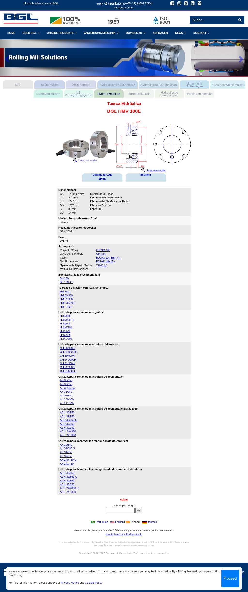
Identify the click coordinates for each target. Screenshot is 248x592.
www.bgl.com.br (114, 534)
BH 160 (64, 278)
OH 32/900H (67, 367)
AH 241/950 (67, 403)
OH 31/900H (67, 363)
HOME (11, 33)
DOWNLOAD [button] (134, 33)
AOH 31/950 (67, 423)
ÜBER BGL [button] (30, 33)
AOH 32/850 (67, 484)
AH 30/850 (66, 444)
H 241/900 (66, 338)
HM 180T (65, 291)
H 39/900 (65, 323)
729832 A (101, 265)
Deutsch (152, 522)
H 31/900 (65, 331)
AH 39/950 (66, 384)
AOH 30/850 (67, 472)
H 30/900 (65, 316)
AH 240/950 (67, 399)
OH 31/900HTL (69, 351)
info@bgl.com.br (123, 7)
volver (124, 499)
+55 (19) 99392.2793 (138, 3)
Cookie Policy (93, 582)
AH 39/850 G (67, 448)
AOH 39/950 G (68, 419)
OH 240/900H (68, 359)
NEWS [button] (179, 33)
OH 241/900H (68, 371)
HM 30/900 (66, 295)
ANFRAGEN (160, 33)
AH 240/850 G (68, 459)
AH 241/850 (67, 463)
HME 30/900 (67, 302)
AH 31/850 (66, 452)
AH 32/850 (66, 456)
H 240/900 (66, 327)
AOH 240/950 (68, 431)
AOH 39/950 (67, 416)
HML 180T (66, 306)
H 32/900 (65, 335)
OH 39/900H (67, 355)
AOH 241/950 (68, 435)
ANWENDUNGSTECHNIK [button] (100, 33)
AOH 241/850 (68, 491)
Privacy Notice (70, 582)
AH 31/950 (66, 391)
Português (102, 522)
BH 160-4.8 (66, 282)
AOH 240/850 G (69, 488)
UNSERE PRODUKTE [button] (60, 33)
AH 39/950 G (67, 388)
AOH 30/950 (67, 412)
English (119, 522)
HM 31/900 (66, 299)
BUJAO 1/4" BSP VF (108, 257)
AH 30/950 (66, 380)
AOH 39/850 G (68, 476)
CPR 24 (100, 253)
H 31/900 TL (67, 319)
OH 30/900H (67, 348)
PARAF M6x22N (105, 261)
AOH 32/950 (67, 427)
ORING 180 (103, 250)
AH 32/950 (66, 395)
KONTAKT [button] (200, 33)
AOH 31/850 (67, 480)
